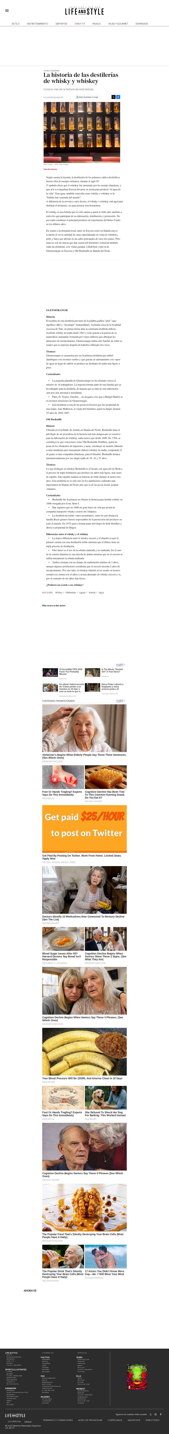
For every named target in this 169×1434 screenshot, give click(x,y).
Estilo (16, 23)
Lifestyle (11, 1382)
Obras (9, 1400)
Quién (79, 1357)
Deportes (61, 23)
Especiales (82, 1353)
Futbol (10, 1371)
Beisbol (10, 1374)
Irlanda (92, 592)
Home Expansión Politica (17, 1392)
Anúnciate (134, 1420)
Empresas (11, 1390)
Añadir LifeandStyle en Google (88, 97)
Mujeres (10, 1404)
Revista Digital (13, 1384)
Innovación (47, 1388)
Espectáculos (83, 1359)
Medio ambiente (49, 1378)
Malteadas (71, 592)
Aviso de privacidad (90, 1420)
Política (45, 1357)
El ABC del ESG (48, 1390)
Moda (80, 1365)
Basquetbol (12, 1377)
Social (45, 1380)
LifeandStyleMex (151, 1415)
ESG (8, 1402)
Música (96, 23)
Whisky (58, 592)
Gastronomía (83, 1391)
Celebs (80, 1382)
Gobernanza (47, 1382)
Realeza (81, 1361)
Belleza (81, 1367)
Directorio (152, 1420)
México (45, 1361)
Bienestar (82, 1399)
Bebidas (81, 1393)
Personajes (82, 1397)
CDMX (44, 1365)
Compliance (115, 1420)
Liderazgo (46, 1401)
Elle (78, 1376)
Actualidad (47, 1399)
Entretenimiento (37, 23)
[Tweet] (114, 97)
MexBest (80, 1389)
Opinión (45, 1369)
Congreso (46, 1363)
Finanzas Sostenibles (51, 1386)
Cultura (81, 1371)
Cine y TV (80, 23)
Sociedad (46, 1371)
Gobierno (46, 1359)
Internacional (13, 1396)
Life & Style (11, 1353)
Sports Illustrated (15, 1370)
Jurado (81, 1403)
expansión (142, 23)
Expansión (10, 1388)
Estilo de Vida (84, 1401)
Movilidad (46, 1384)
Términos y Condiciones (58, 1420)
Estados (45, 1367)
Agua (101, 592)
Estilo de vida (84, 1384)
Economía (11, 1394)
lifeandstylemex (157, 1415)
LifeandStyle (48, 1353)
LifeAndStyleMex (163, 1415)
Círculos (81, 1363)
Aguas (82, 592)
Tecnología (11, 1398)
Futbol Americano (14, 1376)
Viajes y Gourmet (118, 23)
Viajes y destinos (85, 1395)
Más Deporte (12, 1380)
